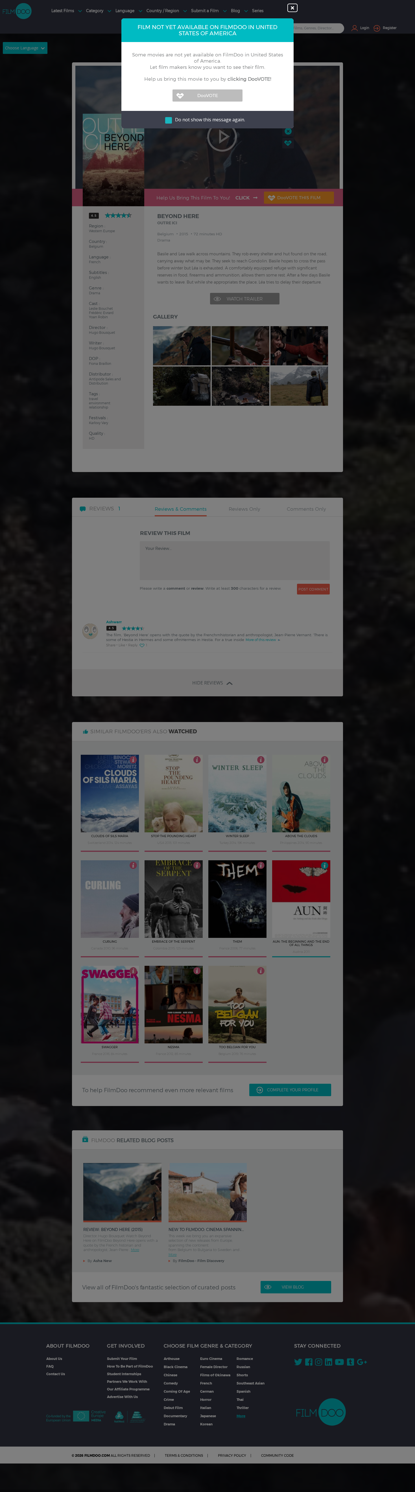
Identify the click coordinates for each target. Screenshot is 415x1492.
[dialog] (207, 746)
